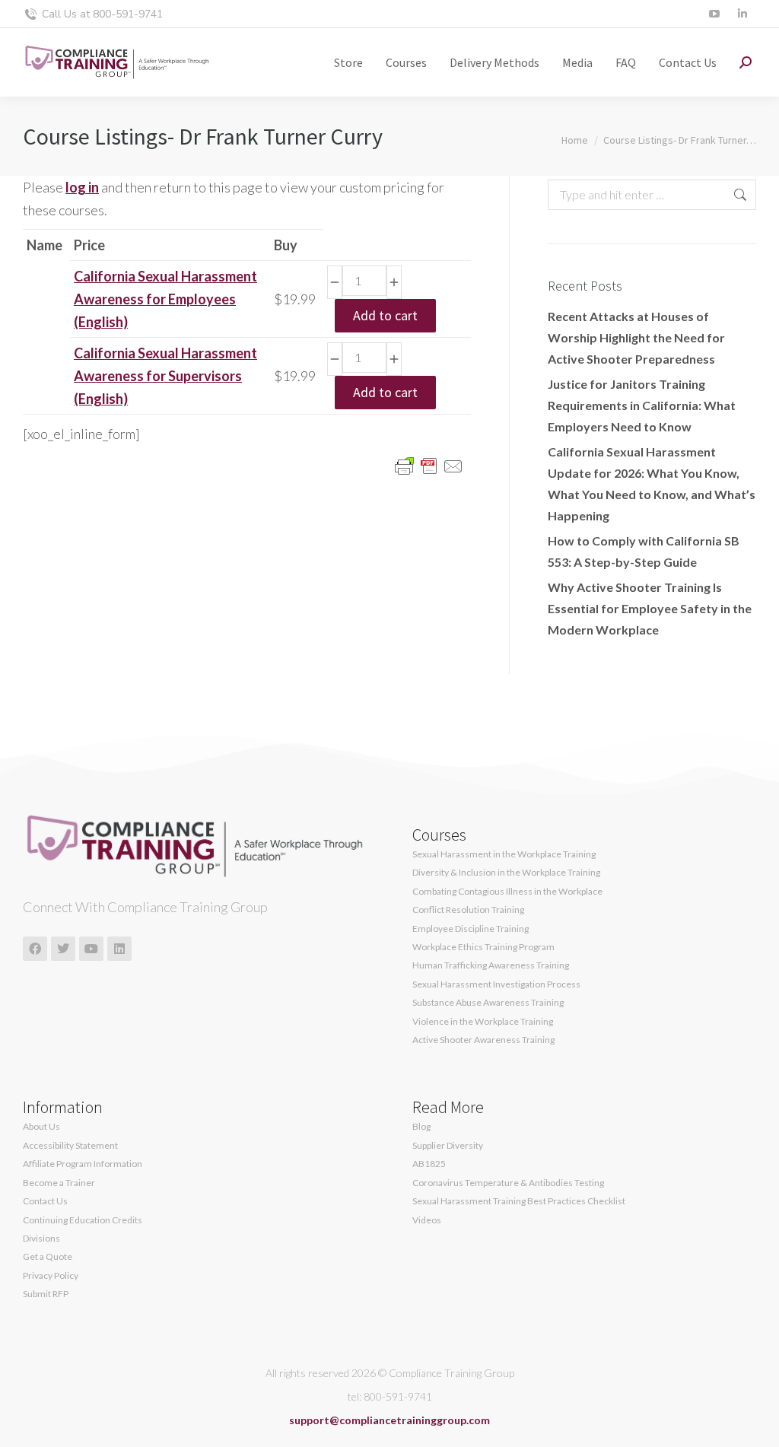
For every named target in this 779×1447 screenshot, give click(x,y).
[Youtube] (91, 949)
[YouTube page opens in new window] (714, 14)
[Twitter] (63, 949)
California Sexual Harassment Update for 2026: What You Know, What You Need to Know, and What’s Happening (651, 483)
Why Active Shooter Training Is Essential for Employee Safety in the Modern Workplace (650, 608)
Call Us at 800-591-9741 (102, 14)
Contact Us (45, 1201)
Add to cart (385, 315)
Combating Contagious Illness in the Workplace (507, 891)
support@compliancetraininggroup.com (389, 1420)
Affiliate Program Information (82, 1164)
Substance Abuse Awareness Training (488, 1002)
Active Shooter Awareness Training (483, 1040)
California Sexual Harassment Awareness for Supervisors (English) (165, 376)
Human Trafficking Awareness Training (490, 965)
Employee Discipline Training (470, 929)
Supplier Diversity (447, 1145)
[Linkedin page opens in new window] (742, 14)
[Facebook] (35, 949)
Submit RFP (45, 1294)
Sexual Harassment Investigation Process (496, 984)
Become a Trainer (59, 1183)
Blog (421, 1126)
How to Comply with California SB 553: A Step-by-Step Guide (643, 551)
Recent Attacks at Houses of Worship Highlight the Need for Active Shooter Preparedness (636, 337)
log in (82, 187)
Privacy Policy (50, 1275)
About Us (41, 1126)
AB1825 (429, 1164)
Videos (426, 1220)
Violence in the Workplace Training (482, 1021)
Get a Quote (47, 1256)
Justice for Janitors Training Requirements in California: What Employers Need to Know (642, 405)
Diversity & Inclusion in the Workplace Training (506, 872)
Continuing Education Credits (82, 1220)
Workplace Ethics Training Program (483, 947)
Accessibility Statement (70, 1145)
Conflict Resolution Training (468, 910)
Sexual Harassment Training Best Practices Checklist (518, 1201)
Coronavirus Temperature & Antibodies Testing (508, 1183)
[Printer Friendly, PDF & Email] (429, 465)
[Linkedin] (119, 949)
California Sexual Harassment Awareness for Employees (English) (165, 299)
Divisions (41, 1238)
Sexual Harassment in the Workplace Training (504, 854)
